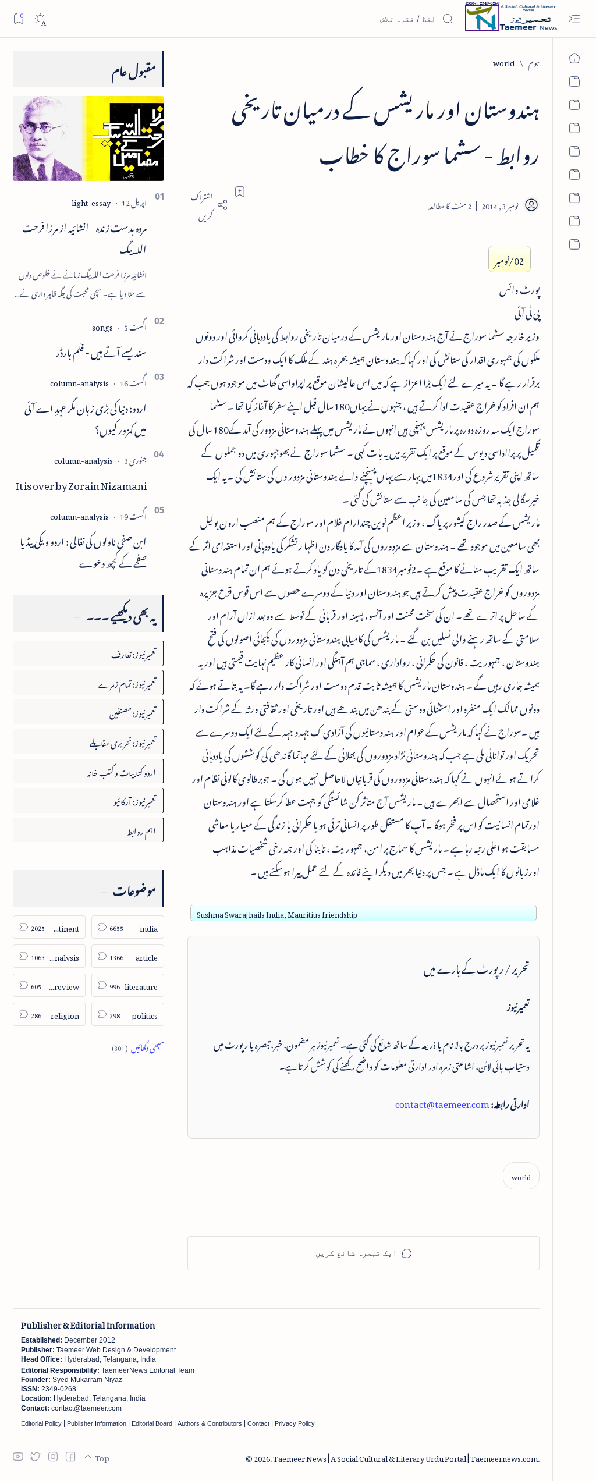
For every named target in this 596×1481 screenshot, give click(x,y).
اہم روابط (141, 829)
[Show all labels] (138, 1046)
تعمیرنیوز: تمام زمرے (127, 682)
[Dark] (40, 19)
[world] (521, 1175)
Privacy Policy (295, 1423)
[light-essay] (91, 201)
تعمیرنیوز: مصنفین (132, 711)
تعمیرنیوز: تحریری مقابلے (123, 741)
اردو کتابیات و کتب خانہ (121, 771)
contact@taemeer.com (442, 1102)
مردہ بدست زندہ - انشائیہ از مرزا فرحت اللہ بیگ (84, 237)
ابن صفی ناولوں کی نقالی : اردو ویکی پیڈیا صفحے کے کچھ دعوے (83, 550)
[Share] (207, 205)
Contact (258, 1423)
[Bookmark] (18, 18)
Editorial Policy (41, 1423)
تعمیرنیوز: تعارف (133, 652)
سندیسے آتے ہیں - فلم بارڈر (101, 350)
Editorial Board (152, 1423)
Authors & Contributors (210, 1423)
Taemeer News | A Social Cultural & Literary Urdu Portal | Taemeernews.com (405, 1456)
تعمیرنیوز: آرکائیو (134, 800)
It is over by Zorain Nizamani (81, 483)
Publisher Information (96, 1423)
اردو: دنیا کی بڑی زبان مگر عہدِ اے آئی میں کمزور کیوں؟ (85, 417)
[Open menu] (574, 19)
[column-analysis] (79, 381)
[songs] (102, 326)
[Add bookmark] (240, 191)
